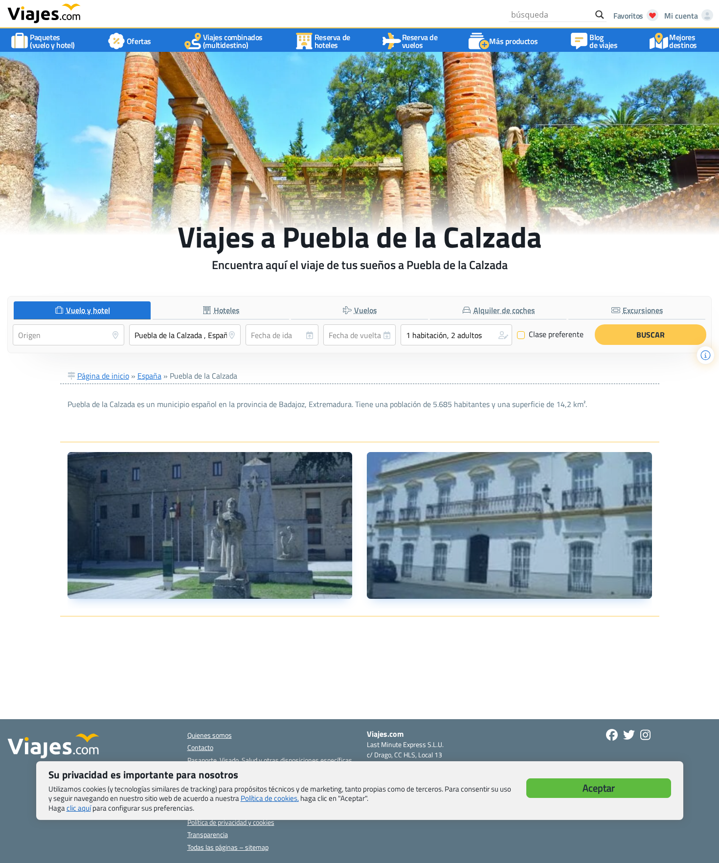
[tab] (82, 310)
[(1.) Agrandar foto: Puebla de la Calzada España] (210, 525)
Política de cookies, (270, 798)
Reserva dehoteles (332, 41)
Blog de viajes (603, 41)
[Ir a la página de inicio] (44, 13)
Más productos (513, 41)
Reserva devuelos (420, 41)
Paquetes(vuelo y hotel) (52, 41)
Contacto (200, 747)
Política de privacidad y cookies (230, 822)
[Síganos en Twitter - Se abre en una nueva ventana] (629, 735)
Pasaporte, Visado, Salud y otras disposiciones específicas (269, 760)
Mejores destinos (683, 41)
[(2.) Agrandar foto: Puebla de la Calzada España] (509, 525)
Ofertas (139, 41)
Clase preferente (550, 334)
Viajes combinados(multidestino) (233, 41)
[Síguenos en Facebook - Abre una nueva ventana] (612, 735)
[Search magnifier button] (600, 15)
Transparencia (207, 834)
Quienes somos (209, 735)
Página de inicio (103, 376)
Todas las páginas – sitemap (228, 847)
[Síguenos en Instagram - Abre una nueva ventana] (645, 735)
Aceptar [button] (599, 787)
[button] (456, 334)
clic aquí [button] (79, 808)
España (149, 376)
